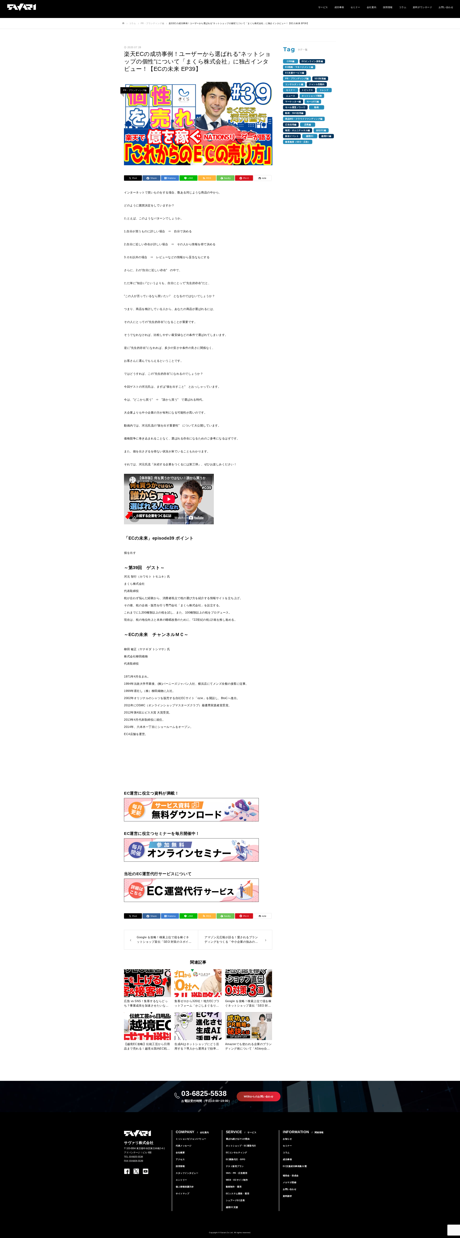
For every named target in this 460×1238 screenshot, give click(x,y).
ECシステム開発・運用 (237, 1193)
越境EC (310, 136)
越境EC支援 (232, 1207)
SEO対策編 (320, 78)
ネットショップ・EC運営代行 (241, 1145)
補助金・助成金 (291, 1175)
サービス (323, 7)
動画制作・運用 (234, 1186)
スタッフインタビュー (187, 1173)
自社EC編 (321, 130)
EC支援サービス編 (294, 73)
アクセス (180, 1159)
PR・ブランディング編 (135, 90)
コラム (402, 7)
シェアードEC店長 (235, 1200)
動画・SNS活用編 (294, 113)
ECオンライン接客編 (312, 61)
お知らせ (287, 1139)
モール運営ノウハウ (295, 107)
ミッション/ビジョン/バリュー (191, 1139)
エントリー (181, 1180)
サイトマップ (182, 1193)
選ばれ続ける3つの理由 (238, 1139)
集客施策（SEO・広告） (297, 142)
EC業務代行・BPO (235, 1159)
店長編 (307, 124)
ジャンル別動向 (317, 84)
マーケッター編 (293, 101)
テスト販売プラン (235, 1166)
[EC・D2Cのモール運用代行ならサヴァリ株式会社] (21, 7)
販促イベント (292, 136)
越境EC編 (326, 136)
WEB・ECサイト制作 (237, 1180)
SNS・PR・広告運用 (236, 1173)
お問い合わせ (446, 7)
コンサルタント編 (294, 84)
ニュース (290, 96)
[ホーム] (123, 23)
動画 (316, 107)
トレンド (324, 90)
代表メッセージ (184, 1145)
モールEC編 (313, 101)
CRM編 (290, 61)
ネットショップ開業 (312, 96)
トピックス (307, 90)
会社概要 (180, 1152)
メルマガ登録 (289, 1182)
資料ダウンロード (422, 7)
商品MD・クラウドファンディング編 (304, 119)
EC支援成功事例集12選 (295, 1166)
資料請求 (287, 1196)
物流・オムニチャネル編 (297, 130)
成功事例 (339, 7)
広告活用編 (290, 124)
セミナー (355, 7)
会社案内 (371, 7)
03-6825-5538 (206, 1095)
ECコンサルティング (236, 1152)
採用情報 (388, 7)
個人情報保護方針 (185, 1186)
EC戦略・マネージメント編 (299, 67)
